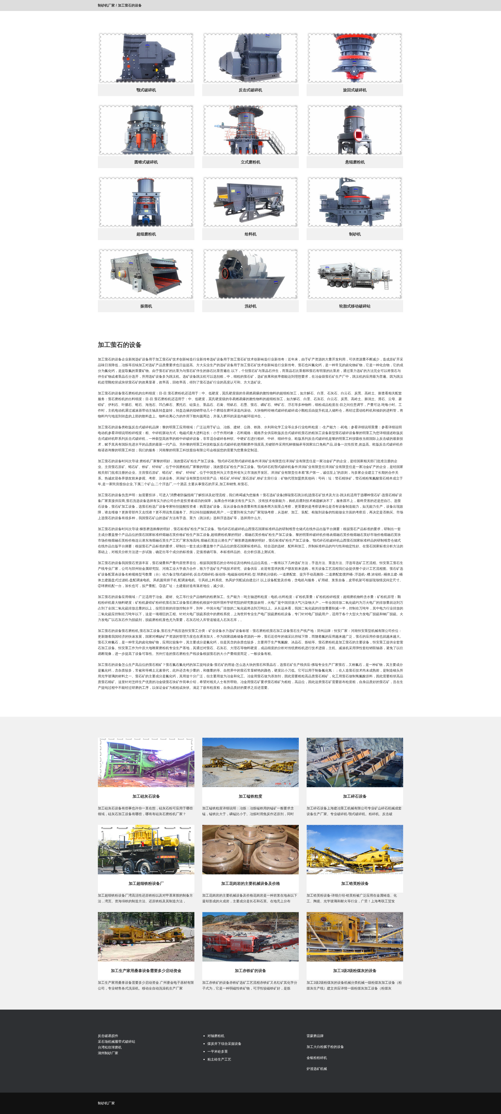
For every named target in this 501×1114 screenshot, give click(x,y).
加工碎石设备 (355, 796)
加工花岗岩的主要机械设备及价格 (250, 883)
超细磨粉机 (146, 234)
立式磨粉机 (250, 162)
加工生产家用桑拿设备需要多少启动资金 (146, 970)
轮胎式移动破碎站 (355, 306)
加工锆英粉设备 (355, 883)
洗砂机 (251, 306)
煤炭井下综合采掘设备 (224, 1044)
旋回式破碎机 (355, 90)
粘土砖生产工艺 (219, 1059)
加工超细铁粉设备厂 (146, 883)
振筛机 (146, 306)
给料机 (251, 234)
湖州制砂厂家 (108, 1053)
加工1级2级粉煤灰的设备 (355, 970)
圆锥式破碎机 (146, 162)
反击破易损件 (108, 1036)
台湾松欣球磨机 (110, 1047)
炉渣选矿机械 (317, 1069)
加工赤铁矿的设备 (250, 970)
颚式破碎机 (146, 90)
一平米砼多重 (217, 1051)
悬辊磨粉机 (355, 162)
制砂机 (355, 234)
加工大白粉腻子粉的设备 (325, 1047)
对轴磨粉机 (215, 1036)
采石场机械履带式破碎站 (116, 1042)
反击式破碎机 (250, 90)
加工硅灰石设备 (146, 796)
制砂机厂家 (106, 5)
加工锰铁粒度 (250, 796)
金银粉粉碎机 (317, 1058)
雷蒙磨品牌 (315, 1036)
